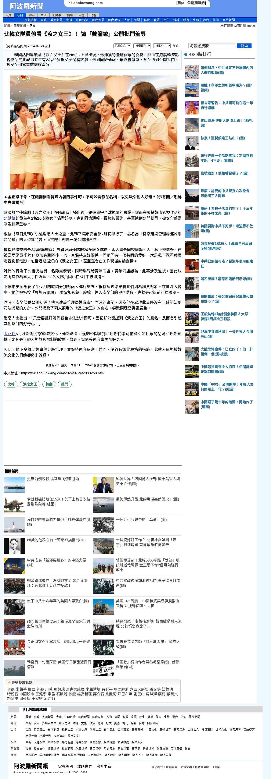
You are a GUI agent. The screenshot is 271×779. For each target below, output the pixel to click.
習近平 (107, 689)
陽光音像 (166, 755)
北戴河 (111, 694)
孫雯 (72, 694)
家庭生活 (67, 729)
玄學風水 (109, 729)
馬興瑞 (59, 689)
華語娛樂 (53, 742)
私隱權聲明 (202, 767)
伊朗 (11, 689)
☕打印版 (226, 25)
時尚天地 (109, 748)
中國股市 (26, 694)
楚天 (64, 365)
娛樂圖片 (137, 742)
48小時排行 (200, 54)
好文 (109, 723)
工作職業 (123, 729)
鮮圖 (187, 748)
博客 (93, 15)
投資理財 (207, 729)
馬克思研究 (94, 755)
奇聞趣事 (123, 748)
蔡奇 (162, 694)
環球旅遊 (162, 748)
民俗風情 (176, 748)
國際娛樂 (95, 742)
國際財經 (114, 20)
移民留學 (95, 748)
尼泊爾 (49, 699)
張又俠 (155, 689)
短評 (100, 723)
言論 (37, 723)
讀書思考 (235, 729)
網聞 (137, 20)
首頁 (8, 15)
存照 (133, 723)
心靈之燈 (81, 729)
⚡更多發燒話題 (20, 682)
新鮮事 (57, 15)
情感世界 (53, 748)
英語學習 (249, 729)
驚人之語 (64, 723)
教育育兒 (137, 729)
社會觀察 (67, 748)
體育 (186, 20)
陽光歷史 (110, 755)
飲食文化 (39, 748)
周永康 (25, 699)
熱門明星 (67, 742)
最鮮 (28, 748)
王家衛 (37, 699)
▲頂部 (216, 767)
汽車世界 (81, 748)
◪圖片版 (240, 25)
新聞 (20, 15)
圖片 (229, 20)
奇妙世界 (148, 748)
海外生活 (95, 729)
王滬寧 (41, 694)
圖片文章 (73, 735)
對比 (125, 723)
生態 (196, 20)
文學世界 (45, 735)
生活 (43, 15)
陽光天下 (138, 755)
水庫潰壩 (93, 689)
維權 (176, 20)
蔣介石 (98, 694)
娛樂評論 (109, 742)
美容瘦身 (179, 729)
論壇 (81, 15)
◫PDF (251, 25)
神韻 (40, 689)
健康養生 (39, 729)
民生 (166, 20)
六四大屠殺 (139, 689)
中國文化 (151, 729)
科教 (147, 20)
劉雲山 (139, 694)
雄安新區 (84, 694)
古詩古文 (193, 729)
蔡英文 (172, 694)
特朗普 (12, 694)
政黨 (92, 723)
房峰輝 (151, 694)
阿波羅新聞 (27, 6)
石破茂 (62, 694)
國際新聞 (98, 20)
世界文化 (221, 729)
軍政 (43, 20)
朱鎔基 (21, 689)
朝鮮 (11, 218)
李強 (51, 694)
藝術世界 (165, 729)
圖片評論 (153, 723)
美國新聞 (56, 20)
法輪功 (167, 689)
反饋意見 (171, 767)
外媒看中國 (49, 723)
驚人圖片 (31, 755)
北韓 (11, 384)
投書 (117, 723)
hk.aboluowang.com (85, 3)
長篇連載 (59, 735)
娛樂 (70, 15)
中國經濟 (82, 20)
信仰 (216, 20)
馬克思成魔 (75, 689)
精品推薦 (123, 742)
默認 (175, 45)
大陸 (69, 20)
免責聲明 (186, 767)
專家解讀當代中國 (73, 755)
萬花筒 (136, 748)
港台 (206, 20)
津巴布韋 (125, 694)
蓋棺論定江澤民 (50, 755)
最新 (31, 20)
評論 (32, 15)
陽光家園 (152, 755)
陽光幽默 (124, 755)
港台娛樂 (81, 742)
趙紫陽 (12, 699)
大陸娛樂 (39, 742)
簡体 (180, 3)
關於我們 (157, 767)
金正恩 (10, 334)
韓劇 (49, 384)
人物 (127, 20)
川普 (49, 689)
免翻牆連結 (196, 3)
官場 (157, 20)
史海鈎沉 (53, 729)
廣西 (31, 689)
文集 (84, 723)
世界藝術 (31, 735)
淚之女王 (30, 384)
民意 (142, 723)
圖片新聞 (194, 716)
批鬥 (64, 384)
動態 (76, 723)
